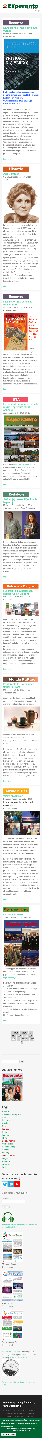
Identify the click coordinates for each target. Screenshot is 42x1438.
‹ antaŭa (24, 1033)
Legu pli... (7, 159)
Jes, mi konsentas (8, 1435)
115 (30, 1036)
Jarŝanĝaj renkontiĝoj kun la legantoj (20, 501)
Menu (37, 11)
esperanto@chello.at (18, 1358)
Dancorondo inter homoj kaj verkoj (20, 29)
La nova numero (13, 914)
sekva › (25, 1039)
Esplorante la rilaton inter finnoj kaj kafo (18, 686)
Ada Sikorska (11, 173)
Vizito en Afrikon (13, 796)
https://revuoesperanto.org (24, 464)
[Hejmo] (21, 6)
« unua (15, 1033)
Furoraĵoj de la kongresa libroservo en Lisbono (18, 592)
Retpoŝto (6, 1198)
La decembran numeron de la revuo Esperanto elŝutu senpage (20, 407)
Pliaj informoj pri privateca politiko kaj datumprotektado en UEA (21, 1429)
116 (13, 1039)
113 (19, 1036)
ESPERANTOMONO (11, 1352)
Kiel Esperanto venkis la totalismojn (17, 303)
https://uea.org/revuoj (12, 978)
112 (13, 1036)
